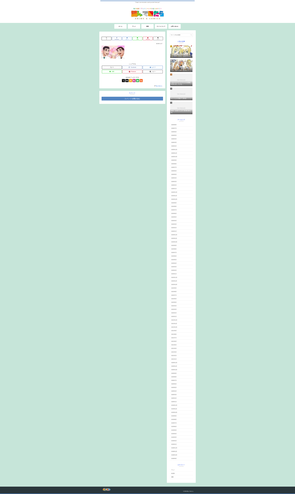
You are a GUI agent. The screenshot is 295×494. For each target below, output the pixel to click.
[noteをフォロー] (127, 80)
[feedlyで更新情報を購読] (137, 80)
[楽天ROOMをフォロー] (134, 80)
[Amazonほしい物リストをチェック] (130, 80)
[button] (158, 38)
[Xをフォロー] (123, 80)
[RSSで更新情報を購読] (141, 80)
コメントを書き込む (132, 99)
